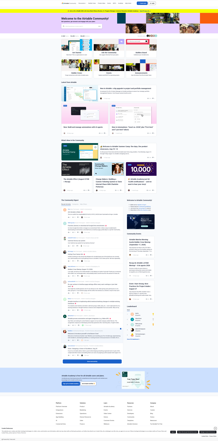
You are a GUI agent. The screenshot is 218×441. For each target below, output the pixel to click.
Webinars (106, 424)
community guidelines (145, 206)
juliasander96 (71, 281)
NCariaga (70, 251)
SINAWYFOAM (72, 238)
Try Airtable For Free (156, 424)
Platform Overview (61, 406)
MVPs (114, 3)
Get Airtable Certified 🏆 (88, 383)
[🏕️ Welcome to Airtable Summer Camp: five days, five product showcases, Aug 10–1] (109, 152)
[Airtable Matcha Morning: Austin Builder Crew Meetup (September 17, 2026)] (141, 247)
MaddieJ (70, 331)
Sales (81, 420)
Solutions (83, 403)
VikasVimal (138, 318)
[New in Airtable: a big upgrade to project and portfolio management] (109, 93)
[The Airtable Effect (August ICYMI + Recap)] (76, 177)
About (152, 406)
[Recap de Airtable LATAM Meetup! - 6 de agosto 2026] (141, 269)
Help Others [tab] (83, 204)
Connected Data (61, 424)
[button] (142, 3)
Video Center (107, 413)
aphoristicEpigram (140, 329)
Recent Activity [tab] (66, 204)
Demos (106, 417)
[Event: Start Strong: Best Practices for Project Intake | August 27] (141, 291)
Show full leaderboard (133, 339)
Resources (130, 403)
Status (152, 417)
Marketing (83, 410)
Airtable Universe (132, 424)
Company (153, 403)
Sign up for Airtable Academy (71, 383)
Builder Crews (92, 3)
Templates (130, 420)
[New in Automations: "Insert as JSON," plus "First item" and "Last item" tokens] (133, 119)
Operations (83, 413)
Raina (69, 298)
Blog (151, 413)
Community (130, 417)
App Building (60, 417)
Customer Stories (109, 420)
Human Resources (85, 417)
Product (82, 406)
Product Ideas (101, 3)
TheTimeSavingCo (140, 334)
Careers (152, 410)
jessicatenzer (71, 346)
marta (137, 313)
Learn (105, 403)
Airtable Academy (109, 406)
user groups (142, 208)
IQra (69, 209)
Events (109, 3)
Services (129, 410)
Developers (130, 413)
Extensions (59, 413)
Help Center (128, 3)
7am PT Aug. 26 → (145, 11)
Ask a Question (144, 210)
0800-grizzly (71, 223)
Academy (120, 3)
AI (56, 420)
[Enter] (63, 26)
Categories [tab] (75, 204)
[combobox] (81, 26)
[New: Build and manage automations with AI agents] (84, 119)
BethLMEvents (72, 266)
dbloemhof (71, 315)
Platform (58, 403)
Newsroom (153, 420)
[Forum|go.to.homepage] (68, 3)
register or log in (141, 204)
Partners (129, 406)
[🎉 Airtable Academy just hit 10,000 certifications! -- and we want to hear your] (141, 177)
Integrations (59, 410)
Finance (82, 424)
